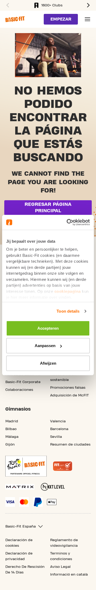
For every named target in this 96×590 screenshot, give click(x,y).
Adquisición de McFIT (69, 395)
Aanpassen (45, 345)
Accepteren (48, 328)
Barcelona (59, 429)
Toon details (68, 311)
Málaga (11, 437)
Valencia (58, 421)
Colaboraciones (19, 390)
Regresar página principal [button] (48, 207)
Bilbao (11, 429)
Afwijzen (48, 363)
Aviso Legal (60, 567)
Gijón (10, 444)
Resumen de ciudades (70, 444)
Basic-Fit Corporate (23, 382)
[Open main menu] (87, 19)
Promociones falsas (67, 388)
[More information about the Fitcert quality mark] (62, 466)
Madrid (11, 421)
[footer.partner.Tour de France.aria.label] (26, 466)
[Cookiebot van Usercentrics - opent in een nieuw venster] (68, 222)
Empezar (60, 19)
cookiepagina (67, 291)
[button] (7, 5)
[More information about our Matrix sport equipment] (19, 487)
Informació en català (69, 574)
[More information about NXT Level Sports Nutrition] (53, 487)
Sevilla (56, 437)
